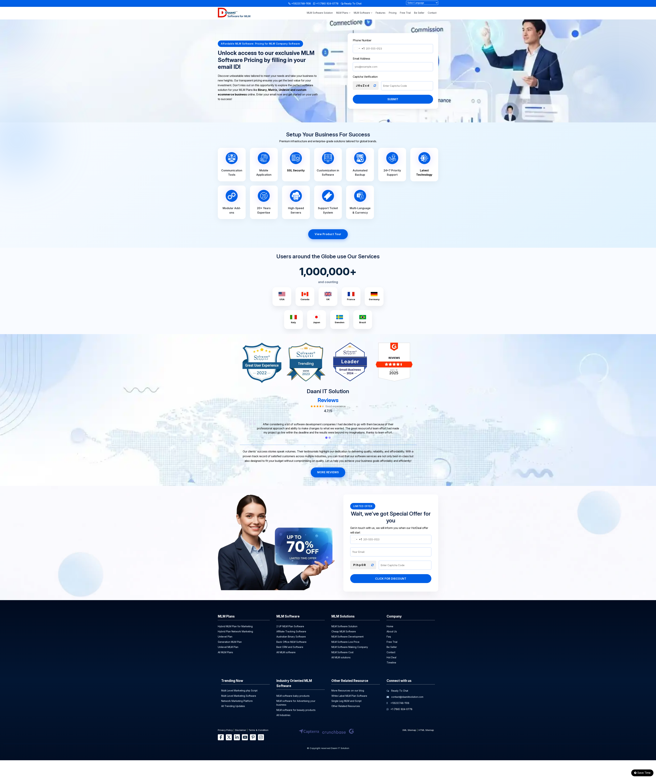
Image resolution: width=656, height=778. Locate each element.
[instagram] (261, 737)
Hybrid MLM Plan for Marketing (235, 626)
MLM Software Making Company (349, 647)
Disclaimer (240, 730)
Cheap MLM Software (343, 631)
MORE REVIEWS (328, 472)
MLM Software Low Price (345, 641)
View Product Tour (328, 234)
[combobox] (359, 48)
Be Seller (419, 12)
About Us (392, 631)
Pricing (393, 12)
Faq (389, 636)
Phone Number (362, 40)
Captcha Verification (365, 76)
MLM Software (362, 12)
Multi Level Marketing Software (238, 695)
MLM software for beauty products (296, 710)
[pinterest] (253, 737)
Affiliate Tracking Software (291, 631)
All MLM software (286, 652)
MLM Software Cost (342, 652)
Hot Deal (391, 657)
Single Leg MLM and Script (346, 700)
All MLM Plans (225, 652)
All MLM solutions (341, 657)
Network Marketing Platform (237, 700)
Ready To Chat (352, 3)
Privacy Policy (225, 730)
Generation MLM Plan (230, 641)
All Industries (283, 715)
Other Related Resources (345, 706)
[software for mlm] (234, 16)
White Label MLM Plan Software (349, 695)
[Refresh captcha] (375, 85)
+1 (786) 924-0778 (327, 3)
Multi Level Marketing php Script (239, 690)
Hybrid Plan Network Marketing (235, 631)
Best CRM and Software (289, 647)
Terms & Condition (258, 730)
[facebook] (221, 737)
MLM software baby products (293, 695)
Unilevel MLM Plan (228, 647)
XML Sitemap (409, 730)
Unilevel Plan (225, 636)
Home (390, 626)
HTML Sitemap (426, 730)
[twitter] (229, 737)
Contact (432, 12)
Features (380, 12)
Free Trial (405, 12)
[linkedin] (237, 737)
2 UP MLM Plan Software (290, 626)
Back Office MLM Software (291, 641)
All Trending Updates (233, 706)
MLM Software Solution (320, 12)
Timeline (391, 662)
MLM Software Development (347, 636)
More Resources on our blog (347, 690)
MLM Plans (342, 12)
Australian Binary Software (291, 636)
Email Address (361, 58)
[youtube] (245, 737)
